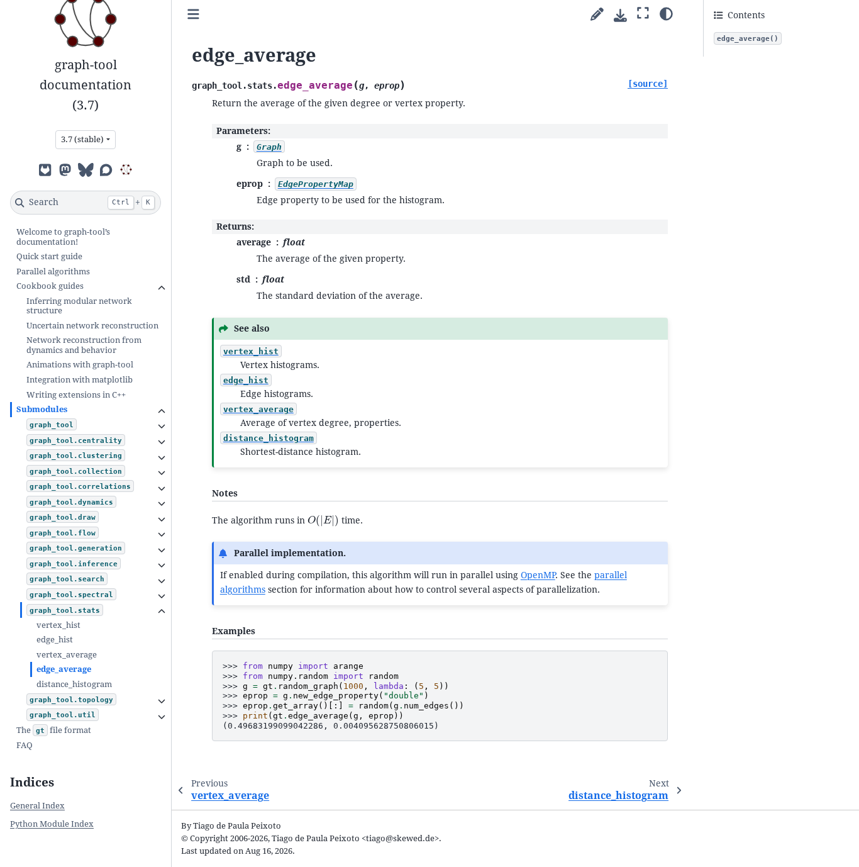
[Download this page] (620, 15)
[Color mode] (666, 13)
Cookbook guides (50, 286)
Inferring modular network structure (79, 306)
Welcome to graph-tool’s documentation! (63, 237)
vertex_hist (58, 625)
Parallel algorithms (53, 271)
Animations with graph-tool (79, 364)
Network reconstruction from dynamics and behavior (83, 345)
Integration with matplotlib (79, 379)
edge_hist (54, 639)
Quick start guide (49, 256)
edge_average (63, 669)
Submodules (41, 409)
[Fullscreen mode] (643, 13)
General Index (37, 805)
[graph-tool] (125, 169)
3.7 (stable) (82, 139)
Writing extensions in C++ (76, 394)
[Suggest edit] (597, 15)
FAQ (24, 745)
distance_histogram (74, 684)
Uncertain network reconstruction (92, 325)
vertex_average (66, 654)
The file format (53, 729)
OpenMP (538, 575)
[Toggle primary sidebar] (193, 15)
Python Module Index (52, 824)
